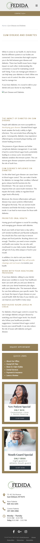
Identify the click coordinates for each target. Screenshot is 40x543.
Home (4, 26)
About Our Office (12, 361)
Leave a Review (12, 375)
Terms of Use (20, 540)
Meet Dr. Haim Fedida (14, 367)
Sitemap (33, 537)
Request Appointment (20, 347)
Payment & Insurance (14, 373)
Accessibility (29, 540)
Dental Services (12, 370)
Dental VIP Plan (12, 364)
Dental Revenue (24, 537)
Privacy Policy (10, 540)
